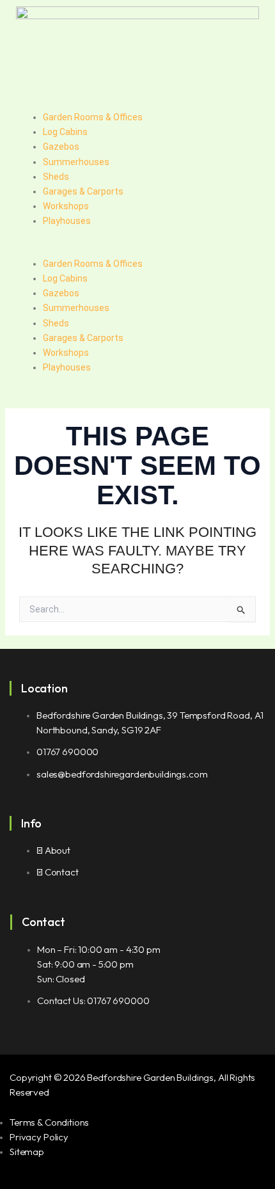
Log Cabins (65, 132)
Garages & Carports (83, 191)
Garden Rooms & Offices (93, 117)
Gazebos (61, 146)
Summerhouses (76, 162)
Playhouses (67, 221)
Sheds (56, 177)
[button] (137, 249)
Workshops (66, 206)
